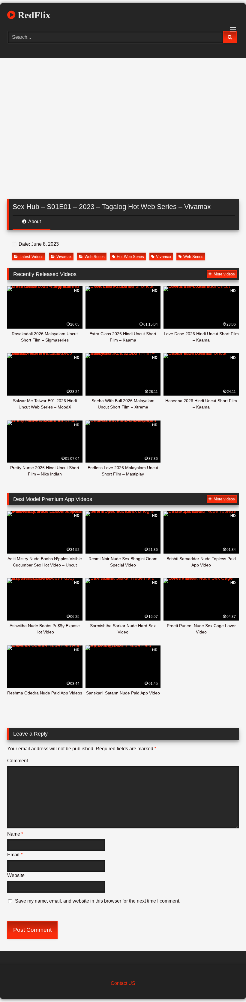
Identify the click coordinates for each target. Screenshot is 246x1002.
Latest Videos (32, 256)
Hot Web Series (130, 256)
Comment (17, 760)
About (34, 221)
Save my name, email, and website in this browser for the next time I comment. (97, 900)
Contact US (123, 983)
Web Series (95, 256)
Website (16, 875)
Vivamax (64, 256)
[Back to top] (227, 984)
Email (14, 854)
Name (15, 834)
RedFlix (32, 15)
